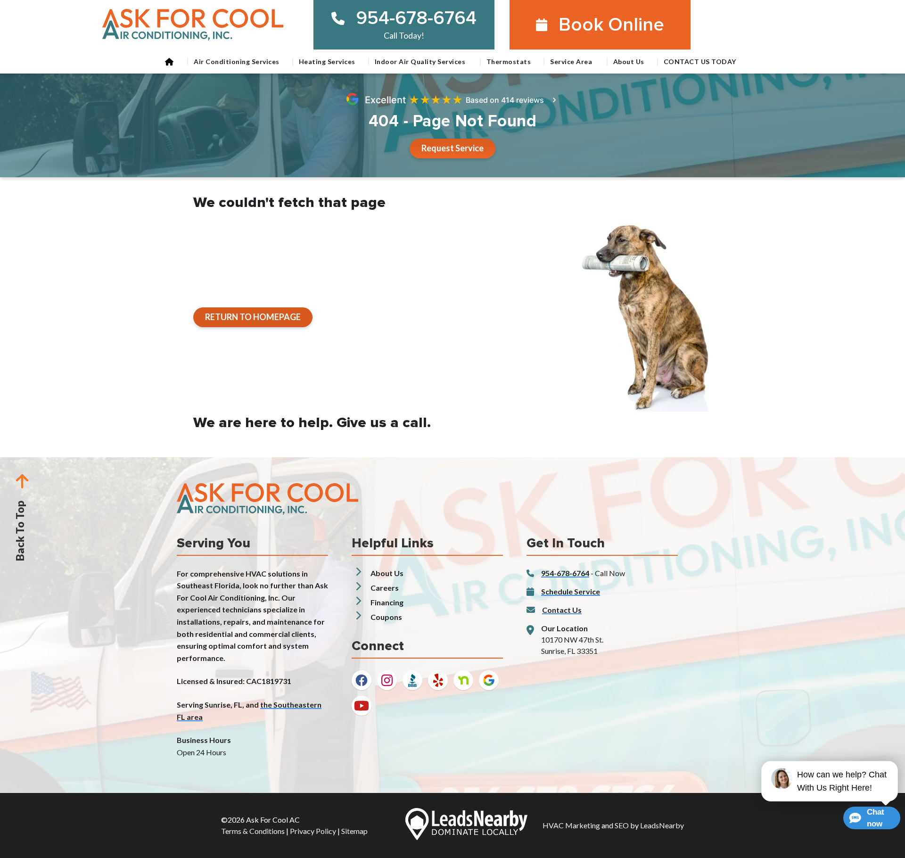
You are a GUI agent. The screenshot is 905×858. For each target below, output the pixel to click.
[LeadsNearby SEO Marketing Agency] (466, 825)
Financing (386, 602)
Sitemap (354, 830)
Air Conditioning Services (237, 62)
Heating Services (327, 62)
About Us (628, 62)
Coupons (386, 616)
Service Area (572, 62)
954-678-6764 (416, 18)
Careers (384, 587)
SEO (622, 825)
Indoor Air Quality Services (421, 62)
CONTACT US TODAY (700, 62)
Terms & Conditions (253, 830)
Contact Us (562, 609)
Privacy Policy (313, 830)
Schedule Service (570, 591)
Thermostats (508, 62)
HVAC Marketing (571, 825)
